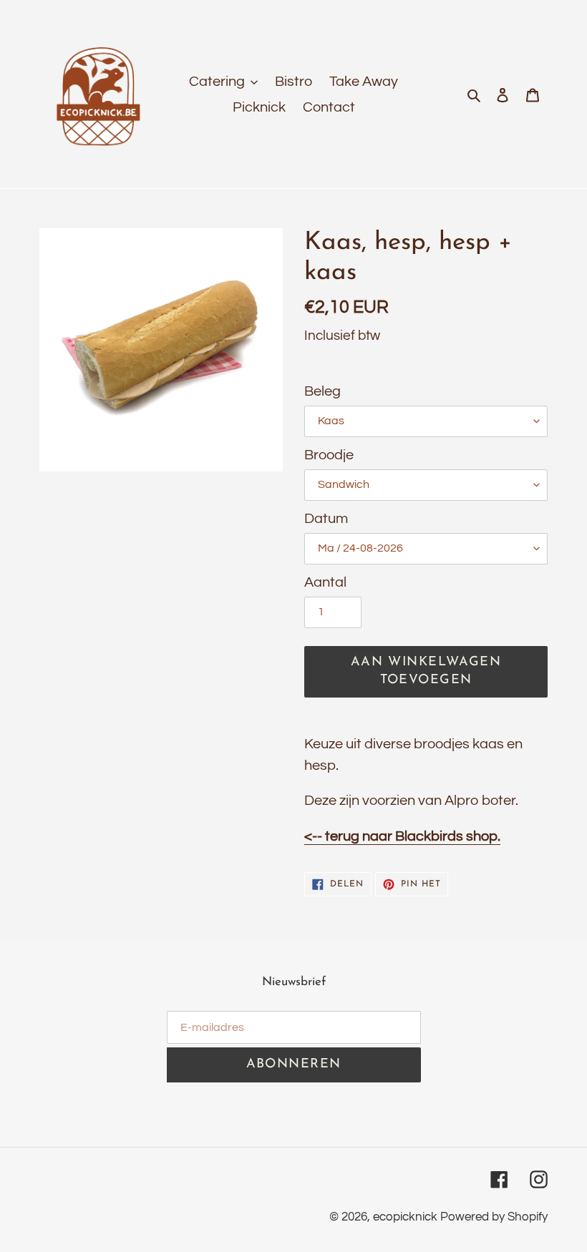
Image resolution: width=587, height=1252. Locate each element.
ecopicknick (405, 1217)
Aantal (325, 582)
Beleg (322, 391)
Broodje (329, 455)
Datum (326, 519)
